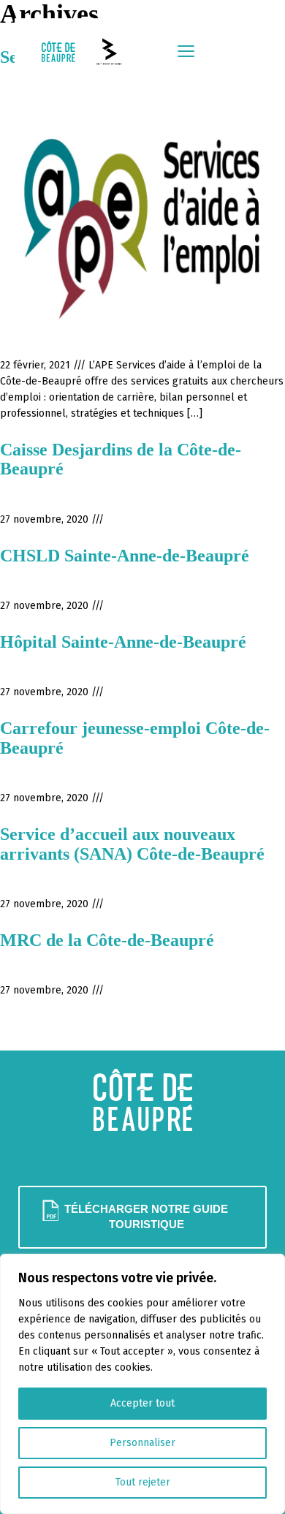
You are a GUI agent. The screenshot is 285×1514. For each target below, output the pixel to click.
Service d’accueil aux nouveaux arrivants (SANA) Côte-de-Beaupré (132, 844)
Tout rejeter (142, 1482)
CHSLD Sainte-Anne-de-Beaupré (124, 555)
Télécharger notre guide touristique (146, 1216)
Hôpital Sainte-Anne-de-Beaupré (123, 641)
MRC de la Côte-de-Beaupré (107, 940)
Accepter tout (142, 1403)
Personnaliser (142, 1443)
